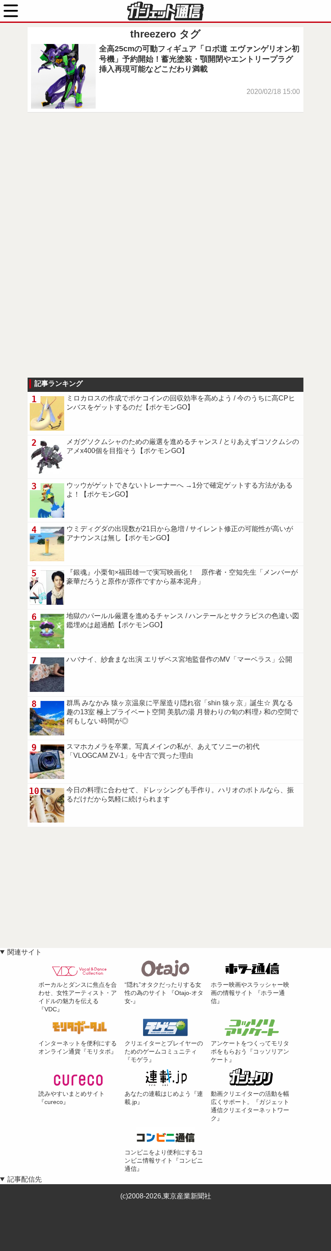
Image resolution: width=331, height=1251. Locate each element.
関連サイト (24, 952)
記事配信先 (24, 1179)
